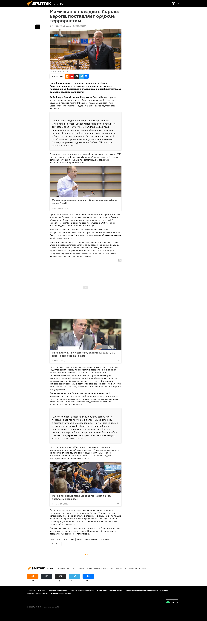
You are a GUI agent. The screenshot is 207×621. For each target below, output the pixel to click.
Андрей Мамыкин (91, 539)
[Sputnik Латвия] (40, 7)
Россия (142, 568)
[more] (117, 208)
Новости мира (55, 539)
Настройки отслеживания (61, 593)
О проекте (31, 590)
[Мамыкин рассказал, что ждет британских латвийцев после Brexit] (85, 181)
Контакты (41, 590)
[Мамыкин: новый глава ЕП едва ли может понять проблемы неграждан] (85, 477)
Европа (79, 539)
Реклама (30, 593)
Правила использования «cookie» (110, 590)
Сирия (65, 539)
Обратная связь (42, 593)
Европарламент (105, 539)
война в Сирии (55, 544)
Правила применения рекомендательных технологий (147, 590)
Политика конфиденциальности (82, 590)
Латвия (72, 539)
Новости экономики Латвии (100, 568)
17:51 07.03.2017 (56, 26)
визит (65, 544)
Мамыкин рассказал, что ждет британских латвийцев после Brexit (84, 201)
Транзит (119, 568)
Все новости (63, 568)
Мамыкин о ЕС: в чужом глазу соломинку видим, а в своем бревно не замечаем (83, 354)
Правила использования (57, 590)
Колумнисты (131, 568)
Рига (73, 568)
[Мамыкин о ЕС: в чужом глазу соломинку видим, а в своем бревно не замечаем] (85, 334)
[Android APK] (172, 602)
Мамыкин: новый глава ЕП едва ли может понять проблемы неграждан (81, 497)
